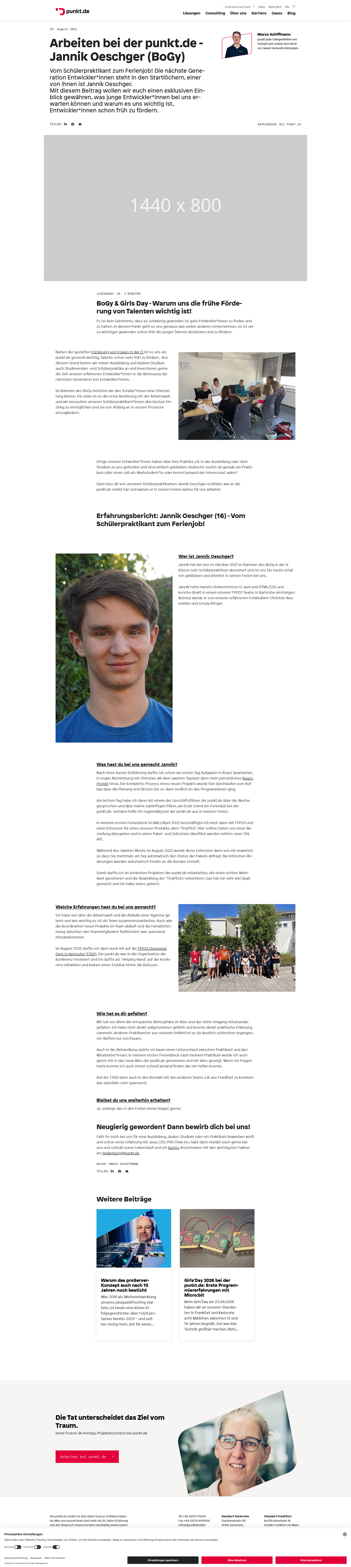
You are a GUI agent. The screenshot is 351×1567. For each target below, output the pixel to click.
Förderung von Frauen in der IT (117, 351)
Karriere (259, 13)
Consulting (215, 13)
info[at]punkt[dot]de (191, 1525)
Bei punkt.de (290, 124)
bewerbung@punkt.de (121, 1152)
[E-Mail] (80, 123)
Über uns (238, 13)
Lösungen (191, 13)
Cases (277, 13)
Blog (291, 13)
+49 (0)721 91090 (194, 1516)
